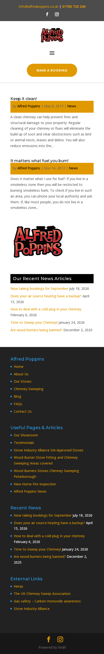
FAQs (18, 404)
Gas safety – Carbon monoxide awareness (47, 601)
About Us (21, 374)
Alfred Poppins (28, 106)
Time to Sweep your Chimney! (34, 322)
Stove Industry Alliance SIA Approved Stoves (48, 450)
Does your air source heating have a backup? (46, 296)
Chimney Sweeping (29, 388)
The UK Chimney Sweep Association (42, 593)
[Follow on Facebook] (47, 14)
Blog (17, 396)
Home (18, 366)
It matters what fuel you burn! (39, 160)
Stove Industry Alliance (32, 608)
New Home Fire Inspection (35, 484)
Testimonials (24, 442)
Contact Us (23, 411)
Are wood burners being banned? (36, 330)
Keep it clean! (23, 98)
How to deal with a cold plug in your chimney (45, 309)
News (71, 106)
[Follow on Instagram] (57, 14)
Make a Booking (52, 70)
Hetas (18, 586)
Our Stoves (22, 381)
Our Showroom (26, 435)
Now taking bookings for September (39, 288)
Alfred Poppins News (30, 491)
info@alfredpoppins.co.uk (38, 6)
